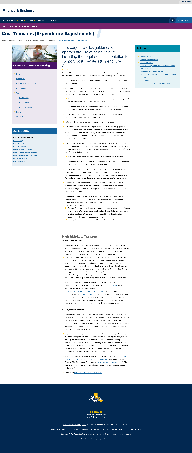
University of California (100, 429)
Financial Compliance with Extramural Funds (157, 65)
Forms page (112, 285)
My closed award (20, 158)
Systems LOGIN (183, 20)
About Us (34, 26)
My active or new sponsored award (27, 155)
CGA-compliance (105, 362)
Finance (30, 20)
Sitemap (114, 429)
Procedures (21, 78)
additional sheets (88, 294)
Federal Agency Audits (149, 59)
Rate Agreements (23, 88)
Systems (54, 20)
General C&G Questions (22, 149)
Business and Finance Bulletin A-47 (88, 372)
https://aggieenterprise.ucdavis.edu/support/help (85, 291)
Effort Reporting (25, 107)
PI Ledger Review (20, 161)
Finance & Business (18, 10)
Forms (17, 26)
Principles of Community (79, 429)
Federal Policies (146, 56)
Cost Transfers (19, 143)
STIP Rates (144, 80)
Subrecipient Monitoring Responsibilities (156, 83)
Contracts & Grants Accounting (35, 40)
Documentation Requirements (152, 71)
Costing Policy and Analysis (27, 83)
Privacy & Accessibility (60, 429)
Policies (52, 40)
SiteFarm (107, 439)
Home (4, 40)
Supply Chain (42, 20)
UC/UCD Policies (146, 62)
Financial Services (15, 40)
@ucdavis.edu (117, 362)
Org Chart (25, 26)
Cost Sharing (24, 97)
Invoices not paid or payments (25, 152)
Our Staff (19, 116)
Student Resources (9, 20)
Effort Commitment (26, 102)
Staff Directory (8, 26)
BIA (22, 20)
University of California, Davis (74, 424)
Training (19, 93)
